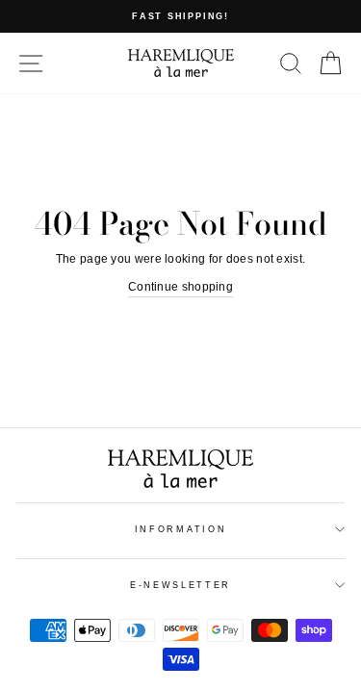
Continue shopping (180, 287)
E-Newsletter (180, 585)
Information (180, 529)
